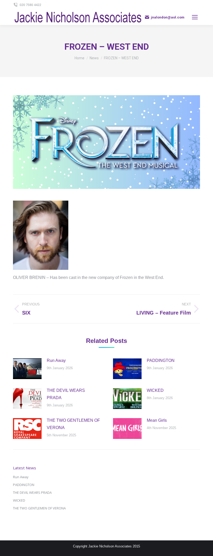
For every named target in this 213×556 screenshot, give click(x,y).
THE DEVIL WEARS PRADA (66, 394)
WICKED (155, 390)
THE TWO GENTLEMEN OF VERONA (73, 424)
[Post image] (27, 368)
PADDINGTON (161, 360)
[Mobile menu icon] (195, 17)
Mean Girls (157, 420)
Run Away (56, 360)
